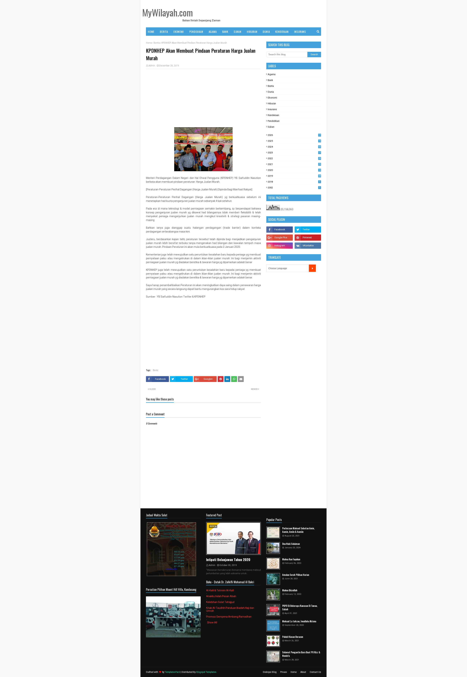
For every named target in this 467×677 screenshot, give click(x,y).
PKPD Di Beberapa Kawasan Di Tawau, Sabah (299, 607)
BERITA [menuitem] (164, 32)
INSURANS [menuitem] (300, 32)
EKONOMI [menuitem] (178, 32)
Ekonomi (272, 97)
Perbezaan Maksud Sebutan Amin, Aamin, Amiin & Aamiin (298, 530)
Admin (151, 65)
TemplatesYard (172, 672)
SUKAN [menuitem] (237, 32)
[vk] (308, 246)
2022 (294, 158)
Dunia (271, 91)
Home (149, 43)
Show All (212, 622)
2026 (294, 135)
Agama (271, 74)
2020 (294, 170)
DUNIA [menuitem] (266, 32)
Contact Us (315, 672)
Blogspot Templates (206, 672)
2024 (294, 146)
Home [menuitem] (151, 32)
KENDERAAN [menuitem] (281, 32)
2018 (294, 181)
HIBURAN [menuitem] (252, 32)
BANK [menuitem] (225, 32)
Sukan (271, 126)
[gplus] (279, 237)
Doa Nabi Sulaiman (291, 544)
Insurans (272, 109)
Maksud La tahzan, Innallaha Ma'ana (299, 621)
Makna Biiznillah (289, 590)
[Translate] (312, 268)
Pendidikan (273, 121)
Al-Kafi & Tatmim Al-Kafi (220, 590)
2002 (294, 187)
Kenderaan (273, 115)
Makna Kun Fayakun (291, 559)
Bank (270, 80)
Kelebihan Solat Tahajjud (220, 602)
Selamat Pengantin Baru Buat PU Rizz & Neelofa (301, 654)
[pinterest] (308, 237)
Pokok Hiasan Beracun (292, 637)
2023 (294, 152)
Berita (157, 43)
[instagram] (279, 246)
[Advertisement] (203, 98)
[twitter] (308, 229)
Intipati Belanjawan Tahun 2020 (228, 559)
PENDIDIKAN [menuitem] (196, 32)
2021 (294, 164)
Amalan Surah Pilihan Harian (295, 575)
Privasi (283, 672)
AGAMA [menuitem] (213, 32)
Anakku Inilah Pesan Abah (221, 596)
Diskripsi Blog (270, 672)
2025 (294, 140)
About (303, 672)
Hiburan (272, 103)
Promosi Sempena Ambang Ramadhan (229, 616)
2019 (294, 175)
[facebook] (279, 229)
